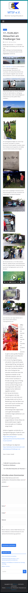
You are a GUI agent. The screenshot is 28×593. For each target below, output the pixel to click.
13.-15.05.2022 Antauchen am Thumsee (14, 468)
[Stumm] (21, 89)
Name (4, 506)
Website (4, 520)
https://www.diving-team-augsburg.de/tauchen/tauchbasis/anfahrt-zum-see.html (14, 439)
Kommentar (5, 486)
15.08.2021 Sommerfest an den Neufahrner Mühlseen (11, 464)
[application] (14, 84)
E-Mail (4, 513)
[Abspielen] (5, 89)
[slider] (13, 282)
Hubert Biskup (13, 42)
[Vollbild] (23, 89)
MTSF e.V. (14, 12)
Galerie (5, 29)
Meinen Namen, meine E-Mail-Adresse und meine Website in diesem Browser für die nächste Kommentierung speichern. (13, 532)
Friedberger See (9, 66)
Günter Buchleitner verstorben (9, 556)
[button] (14, 84)
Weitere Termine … (6, 566)
